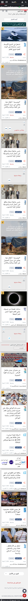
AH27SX (24, 522)
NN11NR (24, 451)
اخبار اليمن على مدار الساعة (14, 583)
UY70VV (24, 215)
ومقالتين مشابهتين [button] (19, 130)
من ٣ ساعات (21, 588)
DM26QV (24, 322)
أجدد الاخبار (14, 19)
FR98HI (24, 561)
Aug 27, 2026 (8, 57)
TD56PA (24, 115)
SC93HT (24, 57)
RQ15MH (24, 383)
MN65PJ (24, 164)
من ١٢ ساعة (11, 588)
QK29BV (24, 486)
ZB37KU (24, 271)
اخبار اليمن (18, 54)
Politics (12, 212)
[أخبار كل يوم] (14, 2)
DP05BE (24, 426)
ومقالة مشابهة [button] (17, 175)
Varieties (11, 54)
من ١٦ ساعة (7, 588)
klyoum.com (23, 600)
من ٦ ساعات (16, 588)
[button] (14, 122)
